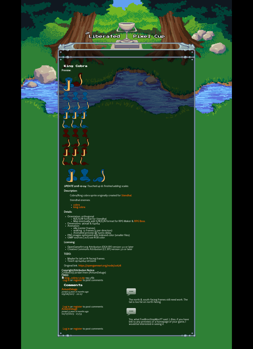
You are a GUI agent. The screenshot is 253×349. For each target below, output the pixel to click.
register (77, 280)
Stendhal (126, 196)
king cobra (79, 207)
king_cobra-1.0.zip (75, 278)
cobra (76, 205)
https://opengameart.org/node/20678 (99, 266)
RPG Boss (139, 221)
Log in (66, 280)
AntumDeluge (69, 289)
